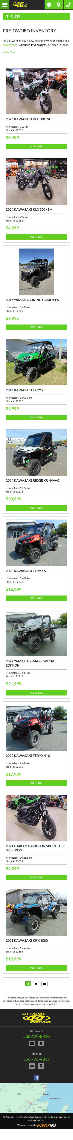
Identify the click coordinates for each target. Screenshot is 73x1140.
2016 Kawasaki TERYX (24, 390)
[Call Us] (68, 4)
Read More (9, 52)
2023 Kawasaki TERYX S (26, 571)
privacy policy (63, 1117)
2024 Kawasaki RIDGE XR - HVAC (33, 480)
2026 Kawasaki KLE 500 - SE (28, 119)
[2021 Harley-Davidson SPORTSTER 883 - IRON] (36, 818)
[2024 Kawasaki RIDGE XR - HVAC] (36, 452)
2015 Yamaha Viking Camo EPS (32, 300)
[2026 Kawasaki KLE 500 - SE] (36, 91)
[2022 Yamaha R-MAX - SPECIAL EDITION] (36, 633)
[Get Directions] (58, 4)
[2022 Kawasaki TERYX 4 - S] (36, 727)
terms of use (38, 1120)
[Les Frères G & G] (27, 4)
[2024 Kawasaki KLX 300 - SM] (36, 181)
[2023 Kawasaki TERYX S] (36, 543)
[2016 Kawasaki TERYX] (36, 362)
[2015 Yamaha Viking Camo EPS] (36, 272)
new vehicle (10, 44)
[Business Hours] (49, 4)
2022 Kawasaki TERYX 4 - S (28, 756)
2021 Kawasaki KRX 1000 (27, 941)
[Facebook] (36, 1077)
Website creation (25, 1125)
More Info (36, 146)
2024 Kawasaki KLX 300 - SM (29, 209)
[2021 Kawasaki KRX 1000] (36, 912)
